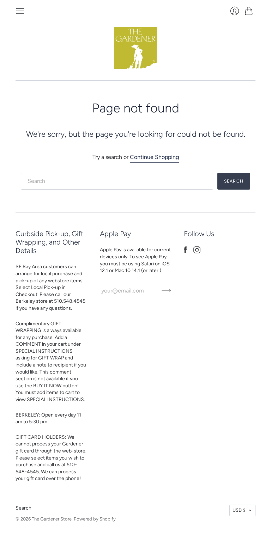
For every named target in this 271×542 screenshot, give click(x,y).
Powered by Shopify (95, 519)
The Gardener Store (52, 519)
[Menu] (20, 11)
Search (23, 508)
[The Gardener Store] (135, 48)
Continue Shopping (154, 157)
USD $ (239, 510)
